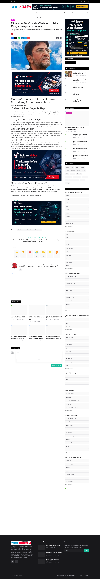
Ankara (31, 229)
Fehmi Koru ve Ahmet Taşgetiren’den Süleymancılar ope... (36, 317)
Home (12, 17)
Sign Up (85, 1)
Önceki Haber (32, 237)
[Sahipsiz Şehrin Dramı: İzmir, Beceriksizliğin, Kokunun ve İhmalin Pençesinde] (68, 81)
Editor (47, 547)
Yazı (36, 229)
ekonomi (79, 173)
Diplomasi (85, 176)
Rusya (78, 170)
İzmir (72, 167)
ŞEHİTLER (72, 13)
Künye (86, 575)
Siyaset (67, 167)
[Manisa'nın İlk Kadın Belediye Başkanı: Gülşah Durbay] (41, 561)
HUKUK (58, 13)
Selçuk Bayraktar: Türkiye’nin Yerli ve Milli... (54, 553)
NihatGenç (20, 229)
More (79, 13)
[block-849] (60, 7)
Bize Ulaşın (13, 1)
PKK (79, 176)
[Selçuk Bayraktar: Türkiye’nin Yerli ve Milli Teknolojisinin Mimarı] (41, 554)
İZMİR (35, 13)
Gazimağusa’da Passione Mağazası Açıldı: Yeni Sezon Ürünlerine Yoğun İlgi (24, 240)
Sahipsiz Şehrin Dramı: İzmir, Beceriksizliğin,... (79, 79)
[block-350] (77, 37)
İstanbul (72, 173)
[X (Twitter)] (12, 561)
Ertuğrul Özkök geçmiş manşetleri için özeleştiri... (80, 100)
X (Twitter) (70, 63)
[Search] (87, 13)
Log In (81, 1)
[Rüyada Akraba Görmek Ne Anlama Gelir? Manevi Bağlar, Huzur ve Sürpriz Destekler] (68, 95)
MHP (75, 176)
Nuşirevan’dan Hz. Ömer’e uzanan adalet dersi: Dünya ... (18, 316)
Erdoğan (73, 170)
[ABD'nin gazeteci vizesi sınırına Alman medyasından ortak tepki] (68, 150)
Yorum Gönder (55, 365)
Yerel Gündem (22, 263)
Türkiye (67, 170)
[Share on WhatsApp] (19, 38)
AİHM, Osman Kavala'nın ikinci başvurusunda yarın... (80, 142)
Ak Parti (82, 180)
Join (87, 550)
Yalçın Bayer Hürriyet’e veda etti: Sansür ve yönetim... (18, 337)
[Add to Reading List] (61, 38)
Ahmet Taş (31, 321)
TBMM (67, 173)
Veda (40, 229)
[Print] (57, 38)
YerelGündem (68, 176)
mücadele (26, 229)
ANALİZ (42, 13)
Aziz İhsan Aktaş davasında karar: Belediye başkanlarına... (80, 156)
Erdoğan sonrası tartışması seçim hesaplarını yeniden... (53, 337)
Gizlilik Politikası (80, 575)
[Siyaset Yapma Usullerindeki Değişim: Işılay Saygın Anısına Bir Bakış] (68, 88)
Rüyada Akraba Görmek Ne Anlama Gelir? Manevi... (81, 93)
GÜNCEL (22, 13)
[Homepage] (21, 7)
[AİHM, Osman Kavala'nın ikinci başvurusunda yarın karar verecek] (68, 143)
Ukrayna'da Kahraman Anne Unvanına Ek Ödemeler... (79, 72)
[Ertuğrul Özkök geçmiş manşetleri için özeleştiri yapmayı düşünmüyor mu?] (68, 102)
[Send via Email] (28, 38)
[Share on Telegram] (25, 38)
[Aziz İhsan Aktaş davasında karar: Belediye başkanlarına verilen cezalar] (68, 157)
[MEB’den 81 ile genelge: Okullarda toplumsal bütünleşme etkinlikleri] (77, 118)
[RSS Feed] (20, 269)
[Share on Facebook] (12, 38)
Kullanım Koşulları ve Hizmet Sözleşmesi (66, 575)
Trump (71, 180)
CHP (77, 167)
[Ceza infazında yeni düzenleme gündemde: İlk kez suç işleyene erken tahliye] (68, 136)
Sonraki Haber (41, 237)
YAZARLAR (50, 13)
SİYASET (29, 13)
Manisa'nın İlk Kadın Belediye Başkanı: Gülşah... (52, 560)
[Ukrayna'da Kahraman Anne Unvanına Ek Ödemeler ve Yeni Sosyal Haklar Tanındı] (68, 74)
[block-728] (36, 84)
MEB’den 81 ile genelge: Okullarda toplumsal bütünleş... (74, 128)
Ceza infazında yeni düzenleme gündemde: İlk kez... (80, 135)
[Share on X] (15, 38)
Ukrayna (82, 167)
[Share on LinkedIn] (22, 38)
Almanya (67, 183)
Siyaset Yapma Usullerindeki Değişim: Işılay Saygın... (79, 86)
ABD (66, 180)
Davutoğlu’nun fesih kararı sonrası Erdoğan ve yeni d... (36, 337)
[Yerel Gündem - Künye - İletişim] (41, 547)
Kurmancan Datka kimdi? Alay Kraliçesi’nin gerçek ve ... (54, 316)
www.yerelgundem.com (18, 200)
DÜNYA (65, 13)
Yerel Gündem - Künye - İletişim (53, 545)
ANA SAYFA (15, 13)
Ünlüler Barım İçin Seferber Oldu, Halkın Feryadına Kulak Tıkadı (50, 240)
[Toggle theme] (88, 1)
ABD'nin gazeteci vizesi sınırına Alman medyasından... (80, 149)
